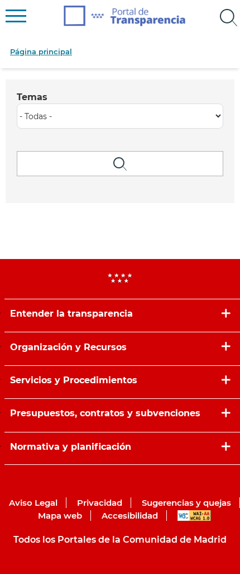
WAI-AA (194, 515)
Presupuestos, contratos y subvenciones (105, 413)
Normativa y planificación (70, 446)
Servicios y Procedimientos (73, 380)
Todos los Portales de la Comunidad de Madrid (120, 539)
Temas (32, 97)
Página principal (41, 51)
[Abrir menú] (229, 18)
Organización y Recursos (68, 347)
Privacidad (99, 502)
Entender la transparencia (71, 313)
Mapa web (60, 515)
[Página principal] (125, 16)
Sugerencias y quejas (186, 502)
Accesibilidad (130, 515)
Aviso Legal (33, 502)
